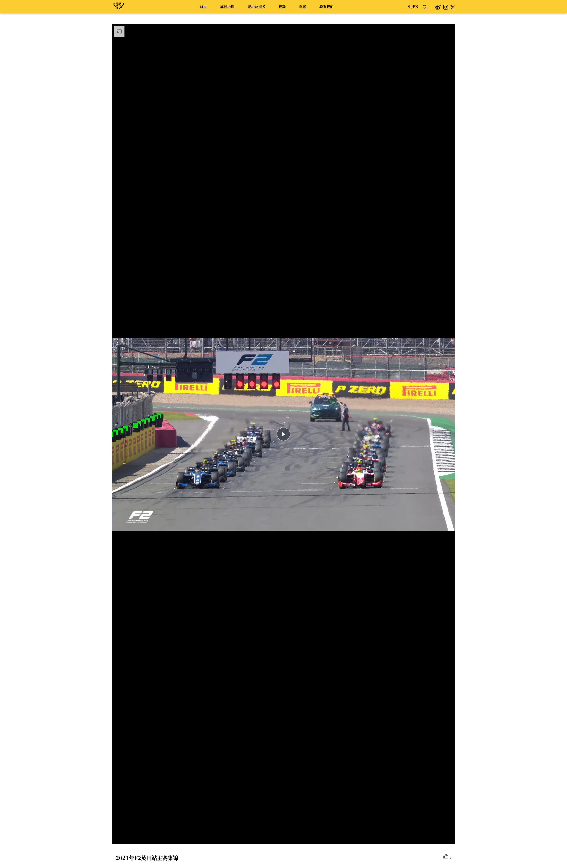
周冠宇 (118, 6)
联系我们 (326, 6)
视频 (282, 6)
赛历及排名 (256, 6)
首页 (203, 6)
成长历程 (227, 6)
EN (415, 6)
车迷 (302, 6)
